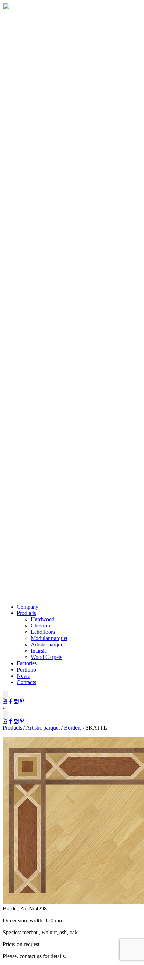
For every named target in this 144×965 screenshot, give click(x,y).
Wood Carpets (46, 657)
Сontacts (26, 682)
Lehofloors (43, 632)
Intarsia (39, 651)
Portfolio (26, 670)
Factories (27, 663)
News (23, 676)
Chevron (40, 626)
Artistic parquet (48, 644)
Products (26, 613)
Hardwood (43, 619)
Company (27, 607)
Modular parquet (49, 638)
